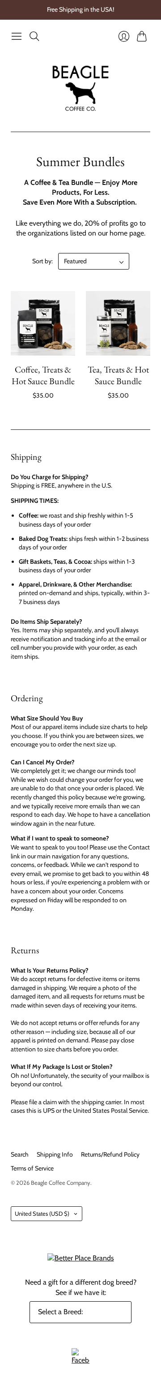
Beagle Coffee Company (60, 1182)
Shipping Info (55, 1154)
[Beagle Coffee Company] (80, 88)
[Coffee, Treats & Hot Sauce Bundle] (43, 323)
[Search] (34, 36)
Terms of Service (32, 1168)
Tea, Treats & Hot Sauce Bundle (118, 375)
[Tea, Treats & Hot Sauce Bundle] (118, 323)
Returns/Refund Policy (110, 1154)
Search (20, 1154)
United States (42, 1213)
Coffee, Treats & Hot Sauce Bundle (43, 375)
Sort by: (42, 261)
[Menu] (16, 36)
